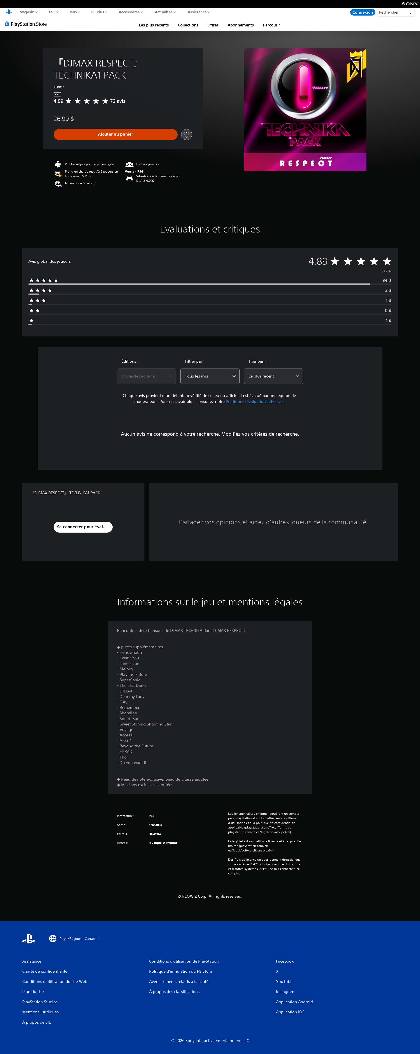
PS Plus (97, 12)
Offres (213, 25)
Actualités (164, 12)
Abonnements (241, 25)
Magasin (26, 12)
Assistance (197, 12)
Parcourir (271, 25)
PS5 (52, 12)
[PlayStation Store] (27, 23)
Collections (188, 25)
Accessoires (129, 12)
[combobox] (146, 376)
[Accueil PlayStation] (8, 12)
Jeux (73, 12)
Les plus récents (154, 25)
